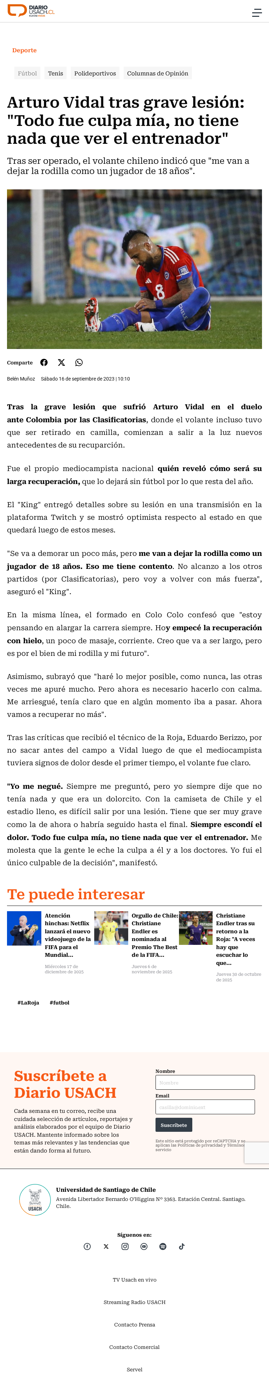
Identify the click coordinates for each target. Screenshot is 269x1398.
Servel (135, 1369)
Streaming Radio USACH (135, 1301)
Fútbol (27, 73)
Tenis (55, 73)
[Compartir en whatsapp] (79, 362)
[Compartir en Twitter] (61, 362)
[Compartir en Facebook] (44, 362)
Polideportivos (95, 73)
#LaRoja (28, 1002)
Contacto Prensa (134, 1324)
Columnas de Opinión (157, 73)
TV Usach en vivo (135, 1279)
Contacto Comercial (134, 1346)
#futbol (59, 1002)
